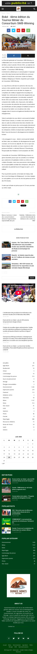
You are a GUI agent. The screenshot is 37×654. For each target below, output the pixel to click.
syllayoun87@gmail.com (22, 626)
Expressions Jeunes (8, 389)
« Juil (3, 463)
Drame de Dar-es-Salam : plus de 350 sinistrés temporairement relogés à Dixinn (16, 321)
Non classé (6, 406)
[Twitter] (13, 638)
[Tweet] (28, 56)
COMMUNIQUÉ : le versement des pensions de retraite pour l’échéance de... (23, 521)
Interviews (6, 398)
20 (19, 454)
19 (14, 454)
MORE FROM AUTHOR (22, 238)
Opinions (5, 411)
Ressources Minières (9, 422)
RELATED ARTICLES (8, 238)
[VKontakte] (23, 638)
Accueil (5, 645)
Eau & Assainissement (9, 379)
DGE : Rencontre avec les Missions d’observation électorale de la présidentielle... (22, 512)
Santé (4, 427)
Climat (5, 371)
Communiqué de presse (10, 376)
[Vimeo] (18, 638)
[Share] (14, 56)
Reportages (6, 419)
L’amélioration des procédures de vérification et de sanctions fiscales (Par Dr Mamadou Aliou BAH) (17, 313)
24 (4, 457)
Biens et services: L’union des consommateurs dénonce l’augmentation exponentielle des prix (9, 218)
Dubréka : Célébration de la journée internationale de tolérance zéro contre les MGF (27, 218)
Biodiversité (6, 368)
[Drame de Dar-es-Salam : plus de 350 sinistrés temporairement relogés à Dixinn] (6, 481)
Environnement (7, 387)
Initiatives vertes (7, 395)
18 (9, 454)
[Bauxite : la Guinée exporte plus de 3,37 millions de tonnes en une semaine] (6, 257)
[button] (34, 9)
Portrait (5, 416)
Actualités (6, 363)
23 (32, 454)
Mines (8, 13)
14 (23, 450)
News (4, 403)
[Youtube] (28, 638)
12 (14, 450)
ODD (4, 408)
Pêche (4, 414)
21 (23, 454)
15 (28, 450)
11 (9, 450)
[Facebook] (9, 638)
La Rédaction (18, 229)
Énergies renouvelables (9, 384)
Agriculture (6, 365)
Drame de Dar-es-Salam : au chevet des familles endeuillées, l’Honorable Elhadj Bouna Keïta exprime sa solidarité (18, 347)
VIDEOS (5, 430)
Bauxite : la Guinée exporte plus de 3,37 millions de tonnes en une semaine (23, 257)
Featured (5, 392)
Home (3, 13)
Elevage (5, 381)
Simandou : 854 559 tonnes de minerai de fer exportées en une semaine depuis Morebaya (23, 266)
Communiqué (7, 373)
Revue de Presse (8, 424)
